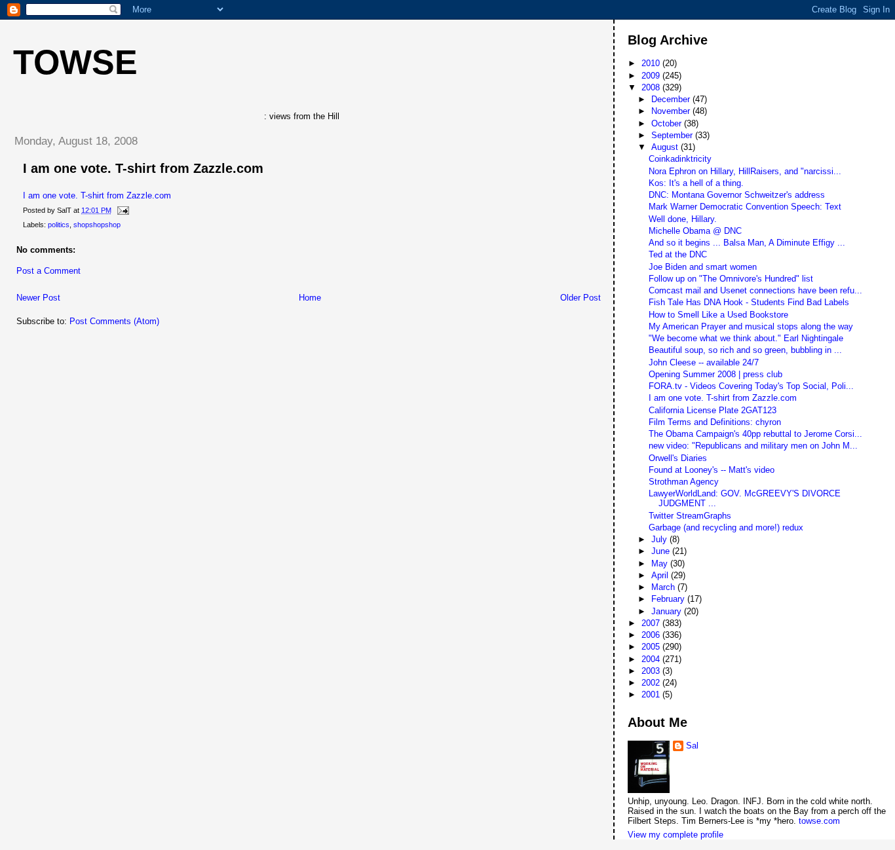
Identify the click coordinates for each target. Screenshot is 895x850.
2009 (651, 76)
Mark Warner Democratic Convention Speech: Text (745, 207)
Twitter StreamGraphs (690, 516)
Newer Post (38, 298)
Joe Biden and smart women (703, 267)
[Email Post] (121, 210)
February (669, 599)
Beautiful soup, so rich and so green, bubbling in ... (745, 350)
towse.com (819, 821)
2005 (651, 647)
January (667, 611)
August (666, 147)
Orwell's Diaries (678, 458)
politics (58, 225)
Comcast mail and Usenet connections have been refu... (755, 290)
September (673, 135)
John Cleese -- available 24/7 (704, 362)
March (664, 587)
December (672, 99)
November (672, 111)
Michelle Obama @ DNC (695, 231)
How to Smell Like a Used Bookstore (718, 315)
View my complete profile (675, 835)
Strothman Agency (684, 482)
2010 (651, 63)
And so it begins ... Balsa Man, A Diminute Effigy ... (747, 243)
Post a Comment (48, 271)
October (667, 123)
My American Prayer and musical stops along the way (751, 326)
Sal (692, 745)
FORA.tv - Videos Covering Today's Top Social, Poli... (751, 386)
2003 (651, 671)
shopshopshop (97, 225)
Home (310, 298)
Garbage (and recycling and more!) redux (726, 527)
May (660, 563)
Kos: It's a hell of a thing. (696, 183)
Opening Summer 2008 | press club (715, 374)
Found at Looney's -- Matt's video (711, 470)
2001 (651, 694)
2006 (651, 635)
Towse (75, 62)
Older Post (580, 298)
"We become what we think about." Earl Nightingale (746, 338)
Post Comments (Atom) (114, 321)
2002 (651, 683)
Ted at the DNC (678, 254)
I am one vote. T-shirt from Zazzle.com (143, 168)
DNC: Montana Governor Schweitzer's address (737, 195)
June (661, 551)
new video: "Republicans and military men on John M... (753, 446)
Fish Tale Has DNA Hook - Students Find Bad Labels (749, 302)
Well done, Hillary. (683, 219)
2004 (651, 659)
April (661, 575)
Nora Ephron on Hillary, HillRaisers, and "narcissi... (745, 171)
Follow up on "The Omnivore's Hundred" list (731, 279)
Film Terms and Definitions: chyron (715, 422)
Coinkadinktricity (680, 159)
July (660, 539)
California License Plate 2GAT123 (712, 410)
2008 (651, 87)
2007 (651, 623)
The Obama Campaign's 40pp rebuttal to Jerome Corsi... (755, 434)
